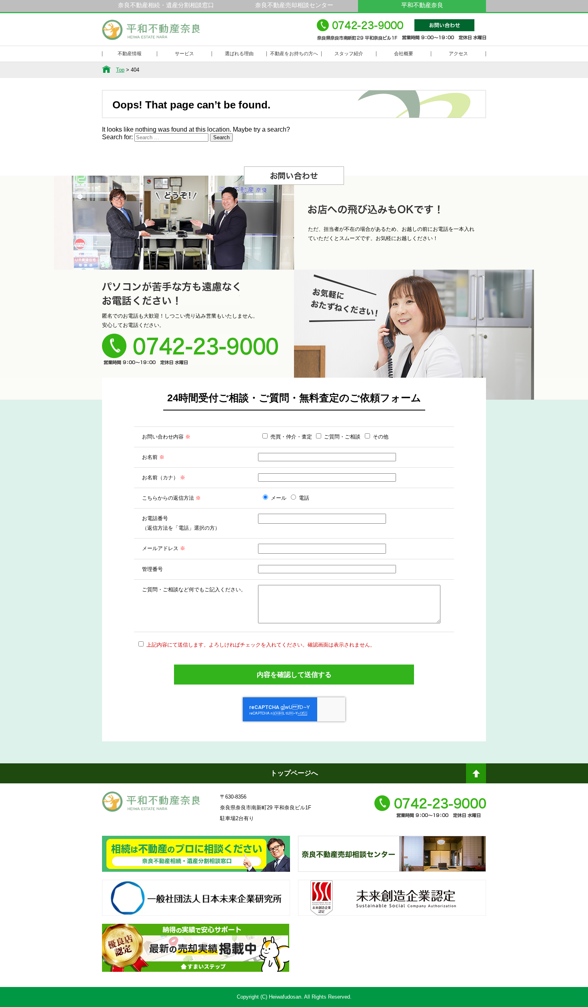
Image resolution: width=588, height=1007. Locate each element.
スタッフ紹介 (348, 53)
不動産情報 (130, 53)
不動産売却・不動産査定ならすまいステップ (195, 955)
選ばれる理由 (239, 53)
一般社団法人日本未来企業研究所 (196, 905)
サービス (184, 53)
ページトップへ (476, 776)
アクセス (458, 53)
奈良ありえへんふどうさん (196, 861)
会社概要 (403, 53)
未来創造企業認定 (392, 905)
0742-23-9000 (401, 33)
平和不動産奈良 (151, 33)
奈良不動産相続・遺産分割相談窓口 (166, 5)
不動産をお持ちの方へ (294, 53)
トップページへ (294, 773)
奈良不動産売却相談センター (294, 5)
